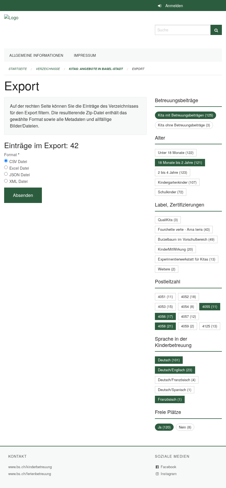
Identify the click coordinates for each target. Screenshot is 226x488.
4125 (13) (209, 326)
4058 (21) (165, 326)
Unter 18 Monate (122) (175, 152)
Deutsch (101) (169, 359)
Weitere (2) (166, 269)
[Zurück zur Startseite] (11, 29)
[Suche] (216, 30)
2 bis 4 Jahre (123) (172, 172)
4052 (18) (188, 296)
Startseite (18, 69)
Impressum (85, 55)
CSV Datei (18, 161)
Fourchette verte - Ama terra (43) (184, 229)
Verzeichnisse (48, 69)
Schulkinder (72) (170, 191)
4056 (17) (165, 316)
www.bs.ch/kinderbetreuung (30, 466)
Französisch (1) (170, 399)
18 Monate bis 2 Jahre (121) (180, 162)
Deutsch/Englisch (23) (175, 369)
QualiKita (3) (168, 219)
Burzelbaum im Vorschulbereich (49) (186, 239)
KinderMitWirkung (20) (175, 249)
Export (138, 69)
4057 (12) (188, 316)
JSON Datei (19, 174)
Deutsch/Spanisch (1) (174, 389)
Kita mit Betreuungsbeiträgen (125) (185, 115)
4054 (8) (187, 306)
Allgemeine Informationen (36, 55)
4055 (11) (209, 306)
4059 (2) (187, 326)
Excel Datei (19, 168)
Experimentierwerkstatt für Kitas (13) (186, 259)
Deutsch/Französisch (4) (176, 379)
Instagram (169, 473)
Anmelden (174, 5)
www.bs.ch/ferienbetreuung (30, 473)
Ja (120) (164, 427)
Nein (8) (185, 427)
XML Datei (18, 181)
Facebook (169, 466)
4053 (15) (165, 306)
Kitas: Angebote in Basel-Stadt (96, 69)
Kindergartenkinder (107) (177, 182)
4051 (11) (165, 296)
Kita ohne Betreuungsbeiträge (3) (184, 125)
